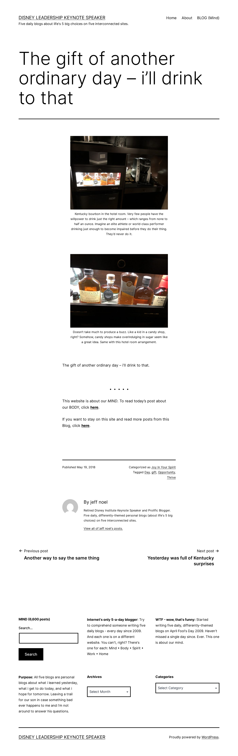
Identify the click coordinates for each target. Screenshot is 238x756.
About (187, 18)
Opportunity (166, 472)
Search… (26, 628)
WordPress (210, 737)
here (94, 407)
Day (147, 472)
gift (154, 472)
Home (171, 18)
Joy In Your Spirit (163, 467)
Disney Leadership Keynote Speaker (62, 17)
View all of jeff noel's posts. (103, 528)
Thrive (171, 477)
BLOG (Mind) (208, 18)
